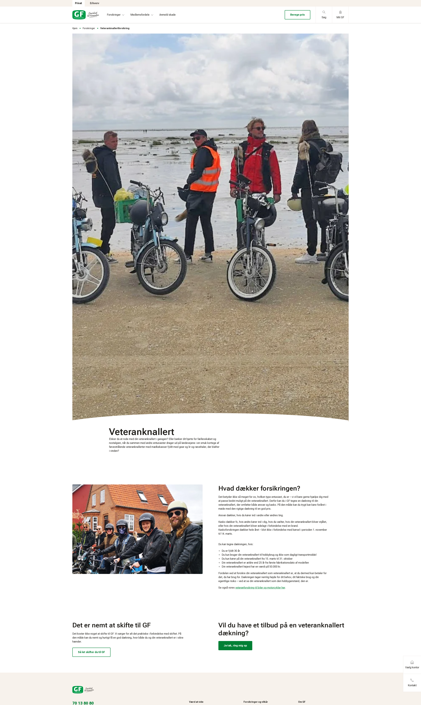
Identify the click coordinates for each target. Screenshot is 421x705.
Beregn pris (297, 14)
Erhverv (94, 3)
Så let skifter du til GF (91, 652)
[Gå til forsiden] (85, 14)
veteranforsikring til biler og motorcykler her (260, 587)
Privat (78, 3)
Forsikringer (89, 28)
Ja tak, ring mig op (235, 645)
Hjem (74, 28)
